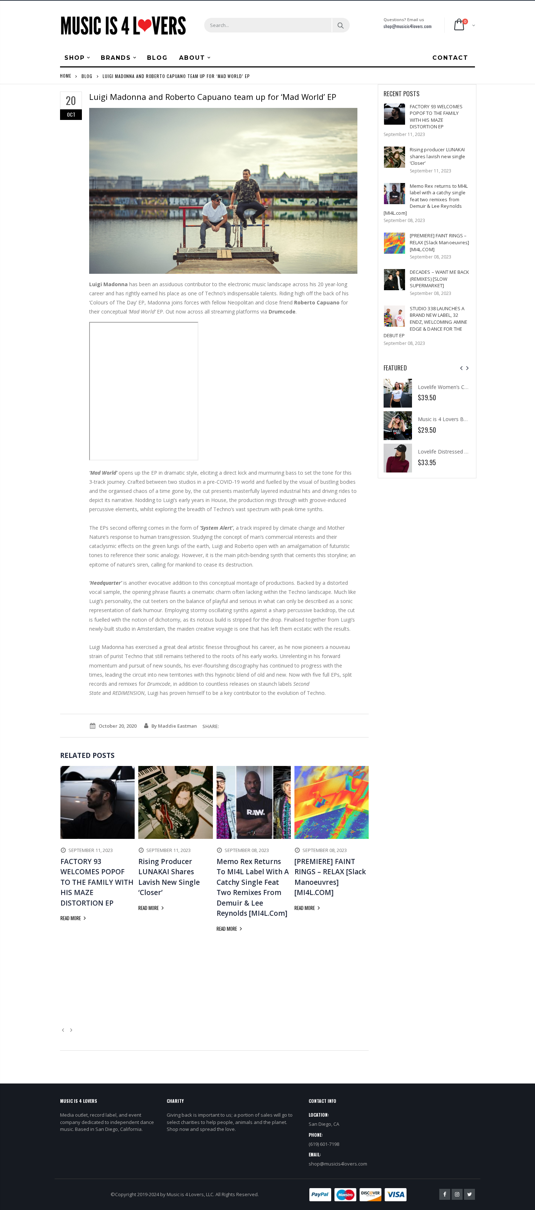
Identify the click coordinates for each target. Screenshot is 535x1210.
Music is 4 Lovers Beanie (447, 419)
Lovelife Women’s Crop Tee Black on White (469, 387)
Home (65, 76)
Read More (71, 918)
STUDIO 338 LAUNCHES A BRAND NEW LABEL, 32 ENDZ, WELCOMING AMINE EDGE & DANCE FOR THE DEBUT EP (426, 322)
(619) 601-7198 (324, 1144)
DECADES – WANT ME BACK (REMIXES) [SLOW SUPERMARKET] (439, 279)
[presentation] (461, 368)
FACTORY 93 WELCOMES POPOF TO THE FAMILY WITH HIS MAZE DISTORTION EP (436, 116)
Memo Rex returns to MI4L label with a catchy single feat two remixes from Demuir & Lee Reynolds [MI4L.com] (426, 199)
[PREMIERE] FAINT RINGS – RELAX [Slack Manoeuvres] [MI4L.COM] (439, 242)
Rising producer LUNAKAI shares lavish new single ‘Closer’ (437, 156)
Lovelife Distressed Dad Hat (451, 451)
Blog (87, 76)
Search (340, 25)
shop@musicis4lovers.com (408, 26)
